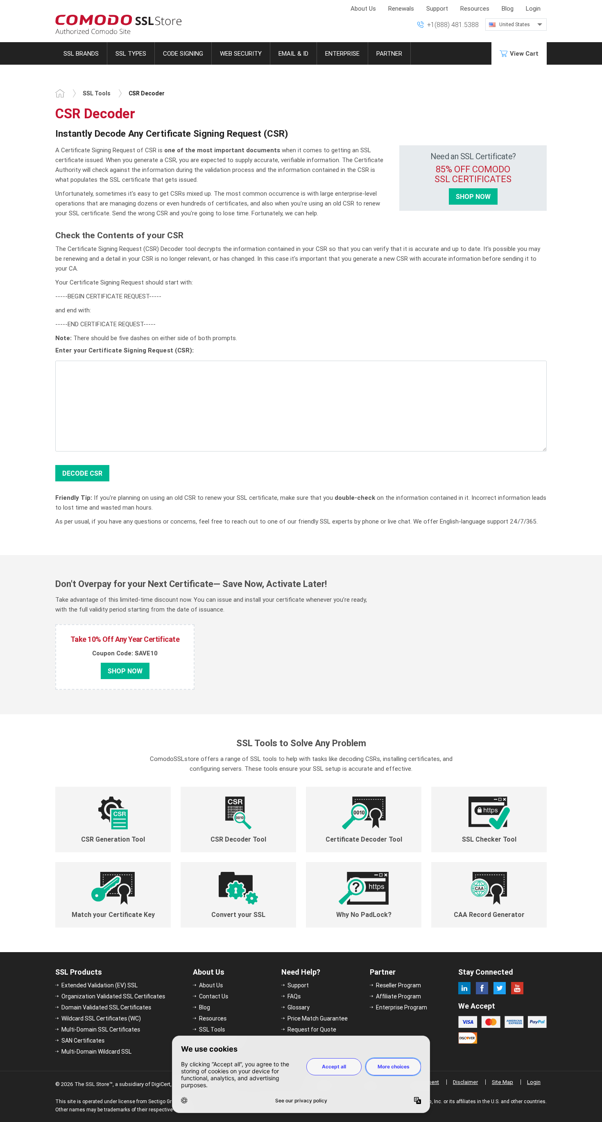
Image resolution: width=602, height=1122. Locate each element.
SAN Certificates (82, 1040)
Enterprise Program (401, 1007)
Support (437, 8)
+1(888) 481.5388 (453, 24)
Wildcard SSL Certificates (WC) (101, 1018)
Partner (389, 53)
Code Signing (183, 53)
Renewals (401, 8)
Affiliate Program (398, 996)
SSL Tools (97, 93)
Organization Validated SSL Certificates (113, 996)
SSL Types (130, 53)
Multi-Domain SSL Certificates (100, 1029)
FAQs (294, 996)
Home (60, 93)
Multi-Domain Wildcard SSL (96, 1051)
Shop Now (473, 196)
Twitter (499, 988)
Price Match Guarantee (317, 1018)
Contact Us (213, 996)
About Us (363, 8)
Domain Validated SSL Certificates (106, 1007)
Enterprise (342, 53)
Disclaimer (465, 1082)
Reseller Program (398, 985)
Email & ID (293, 53)
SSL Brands (81, 53)
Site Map (502, 1082)
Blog (508, 8)
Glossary (298, 1007)
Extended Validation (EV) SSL (99, 985)
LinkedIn (464, 988)
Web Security (241, 53)
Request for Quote (311, 1029)
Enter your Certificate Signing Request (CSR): (124, 350)
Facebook (482, 988)
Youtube (517, 988)
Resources (474, 8)
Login (533, 8)
